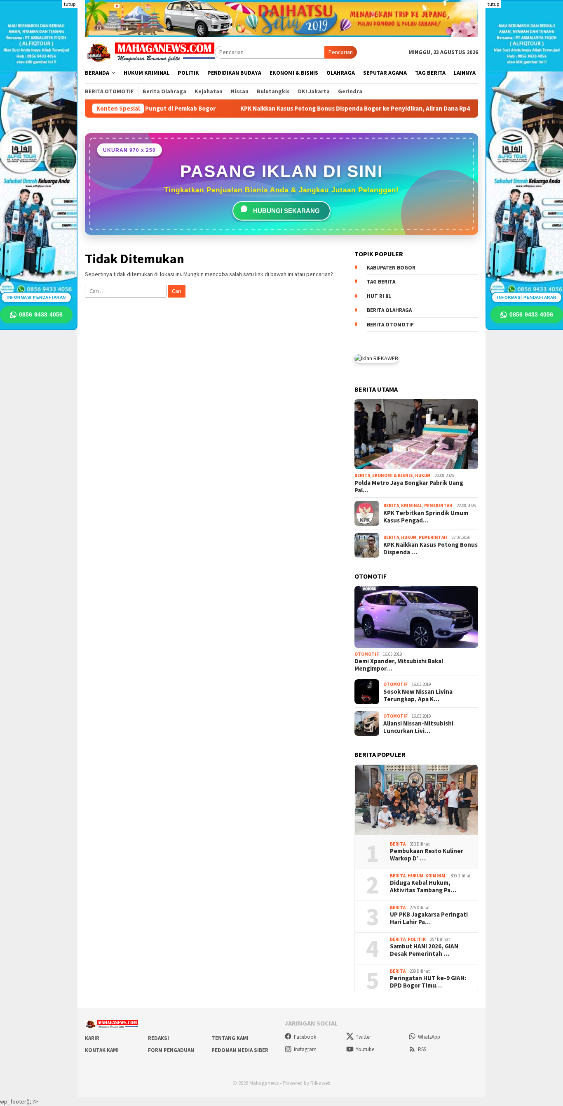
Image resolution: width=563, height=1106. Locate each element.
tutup (69, 4)
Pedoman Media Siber (239, 1050)
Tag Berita (381, 281)
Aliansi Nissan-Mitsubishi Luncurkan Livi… (418, 727)
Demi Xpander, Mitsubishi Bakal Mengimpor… (398, 664)
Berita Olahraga (389, 310)
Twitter (363, 1036)
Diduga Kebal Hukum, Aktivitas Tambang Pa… (423, 886)
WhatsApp (429, 1036)
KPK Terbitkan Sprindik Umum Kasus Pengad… (425, 516)
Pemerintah (438, 505)
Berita (362, 475)
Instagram (305, 1049)
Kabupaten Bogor (391, 267)
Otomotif (366, 654)
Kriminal (411, 505)
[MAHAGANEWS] (150, 51)
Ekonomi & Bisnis (392, 475)
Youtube (365, 1049)
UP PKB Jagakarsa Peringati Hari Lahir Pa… (429, 918)
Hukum (423, 475)
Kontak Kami (102, 1050)
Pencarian (340, 52)
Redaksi (158, 1038)
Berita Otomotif (390, 324)
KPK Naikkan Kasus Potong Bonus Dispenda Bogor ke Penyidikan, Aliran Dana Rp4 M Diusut (363, 108)
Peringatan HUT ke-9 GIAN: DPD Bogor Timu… (428, 981)
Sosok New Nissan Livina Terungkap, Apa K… (418, 695)
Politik (417, 939)
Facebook (305, 1036)
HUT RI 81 (379, 296)
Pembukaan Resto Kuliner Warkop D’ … (426, 854)
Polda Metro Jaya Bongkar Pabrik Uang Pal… (408, 486)
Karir (92, 1038)
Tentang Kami (230, 1038)
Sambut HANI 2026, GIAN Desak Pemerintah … (424, 950)
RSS (422, 1049)
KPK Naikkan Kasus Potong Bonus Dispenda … (430, 548)
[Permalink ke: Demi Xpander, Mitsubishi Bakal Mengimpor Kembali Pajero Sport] (416, 617)
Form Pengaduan (171, 1050)
